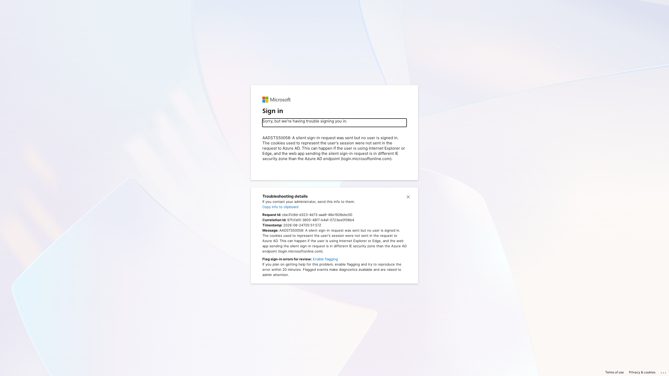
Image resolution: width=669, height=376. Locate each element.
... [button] (664, 371)
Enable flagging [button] (325, 259)
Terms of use (614, 372)
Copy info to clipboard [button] (280, 207)
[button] (408, 196)
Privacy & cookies (642, 372)
